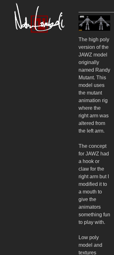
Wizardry (36, 126)
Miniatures (33, 69)
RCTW (33, 171)
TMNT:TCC (41, 149)
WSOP (33, 206)
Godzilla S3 (41, 194)
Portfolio (24, 46)
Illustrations (35, 92)
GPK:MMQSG (46, 137)
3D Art (26, 57)
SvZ (28, 229)
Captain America (47, 240)
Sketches (31, 103)
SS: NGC (37, 160)
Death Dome (43, 217)
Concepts (32, 80)
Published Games (44, 114)
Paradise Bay (44, 183)
